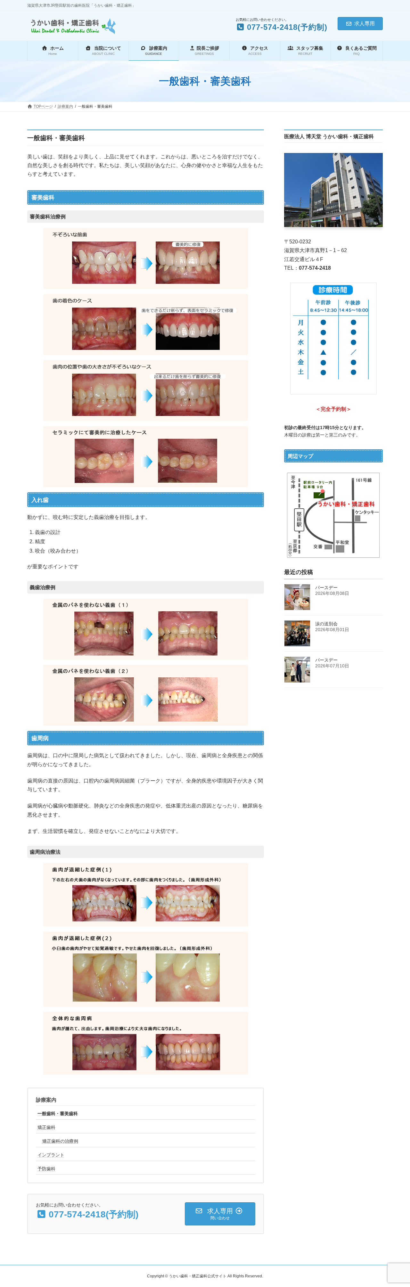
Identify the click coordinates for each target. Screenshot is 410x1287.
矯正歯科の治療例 (60, 1141)
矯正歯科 (46, 1127)
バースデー (326, 587)
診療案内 (46, 1099)
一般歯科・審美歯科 (57, 1113)
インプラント (50, 1154)
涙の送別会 (326, 623)
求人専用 (364, 23)
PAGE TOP (394, 1242)
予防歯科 (46, 1168)
